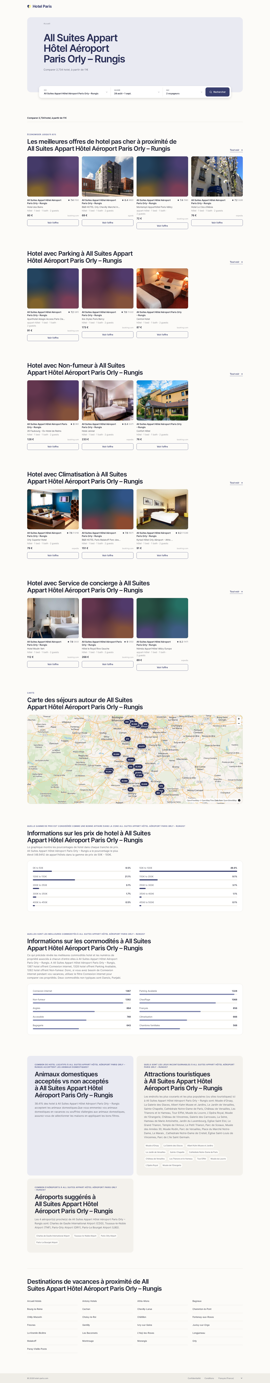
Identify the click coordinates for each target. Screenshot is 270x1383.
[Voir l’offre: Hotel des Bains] (53, 176)
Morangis (142, 1341)
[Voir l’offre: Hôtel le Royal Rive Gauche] (107, 618)
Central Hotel (143, 319)
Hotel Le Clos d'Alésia (202, 207)
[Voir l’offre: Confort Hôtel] (162, 400)
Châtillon (141, 1317)
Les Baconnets (90, 1333)
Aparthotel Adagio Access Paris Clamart (47, 319)
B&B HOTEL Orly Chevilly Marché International (105, 207)
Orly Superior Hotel (37, 539)
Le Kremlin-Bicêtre (36, 1333)
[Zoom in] (239, 719)
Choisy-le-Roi (89, 1317)
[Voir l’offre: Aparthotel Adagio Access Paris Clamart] (53, 288)
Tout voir (236, 150)
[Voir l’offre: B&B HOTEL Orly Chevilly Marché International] (107, 176)
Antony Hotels (89, 1301)
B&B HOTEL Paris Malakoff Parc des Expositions (106, 539)
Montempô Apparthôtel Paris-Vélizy (154, 207)
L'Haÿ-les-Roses (145, 1333)
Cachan (86, 1309)
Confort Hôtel (143, 431)
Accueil (47, 23)
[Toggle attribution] (239, 800)
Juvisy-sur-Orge (201, 1325)
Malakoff (31, 1341)
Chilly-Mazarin (34, 1317)
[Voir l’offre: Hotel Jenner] (107, 400)
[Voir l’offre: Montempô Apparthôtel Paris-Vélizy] (162, 176)
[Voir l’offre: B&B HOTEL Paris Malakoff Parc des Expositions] (107, 509)
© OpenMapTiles (207, 800)
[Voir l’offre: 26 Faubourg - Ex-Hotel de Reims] (53, 400)
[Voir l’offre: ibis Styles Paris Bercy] (107, 288)
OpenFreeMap (193, 800)
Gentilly (86, 1325)
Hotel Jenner (88, 431)
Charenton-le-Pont (201, 1309)
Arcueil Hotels (34, 1301)
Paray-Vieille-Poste (37, 1349)
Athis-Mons (143, 1301)
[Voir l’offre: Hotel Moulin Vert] (53, 618)
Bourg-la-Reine (34, 1309)
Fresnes (31, 1325)
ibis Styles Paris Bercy (93, 319)
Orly (194, 1341)
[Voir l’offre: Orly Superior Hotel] (53, 509)
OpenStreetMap (230, 800)
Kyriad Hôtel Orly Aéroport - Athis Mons (157, 539)
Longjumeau (198, 1333)
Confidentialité (194, 1378)
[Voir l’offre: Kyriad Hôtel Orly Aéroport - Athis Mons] (162, 509)
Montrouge (88, 1341)
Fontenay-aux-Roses (203, 1317)
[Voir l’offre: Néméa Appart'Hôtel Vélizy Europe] (162, 618)
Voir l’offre (53, 222)
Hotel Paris (42, 6)
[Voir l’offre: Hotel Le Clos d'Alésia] (217, 176)
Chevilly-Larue (144, 1309)
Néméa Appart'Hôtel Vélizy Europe (154, 648)
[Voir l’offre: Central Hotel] (162, 288)
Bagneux (197, 1301)
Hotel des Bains (35, 207)
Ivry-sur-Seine (144, 1325)
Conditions (209, 1378)
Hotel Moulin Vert (35, 648)
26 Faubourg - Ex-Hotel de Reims (44, 431)
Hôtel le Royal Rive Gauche (95, 648)
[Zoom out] (239, 723)
